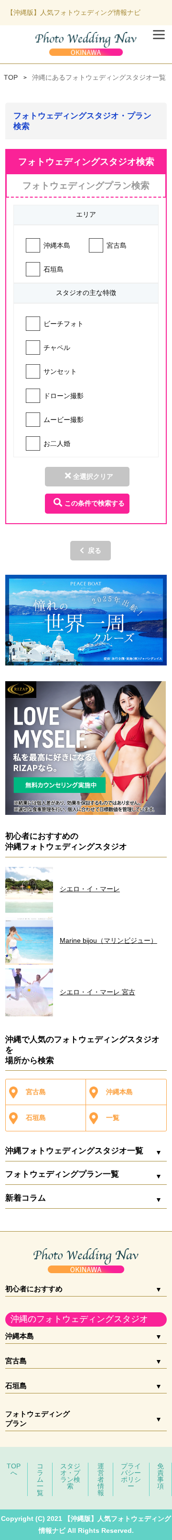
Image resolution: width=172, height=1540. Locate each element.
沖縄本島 (56, 245)
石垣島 (53, 269)
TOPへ (14, 1469)
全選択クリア (93, 476)
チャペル (56, 347)
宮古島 (117, 245)
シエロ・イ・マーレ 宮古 (97, 992)
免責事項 (160, 1476)
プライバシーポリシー (131, 1476)
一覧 (112, 1117)
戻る (94, 550)
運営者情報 (100, 1479)
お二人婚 (56, 443)
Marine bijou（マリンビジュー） (108, 940)
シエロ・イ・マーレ (90, 889)
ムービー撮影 (63, 419)
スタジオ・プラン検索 (70, 1476)
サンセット (60, 371)
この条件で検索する (94, 503)
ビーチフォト (63, 323)
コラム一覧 (40, 1479)
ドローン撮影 (63, 396)
